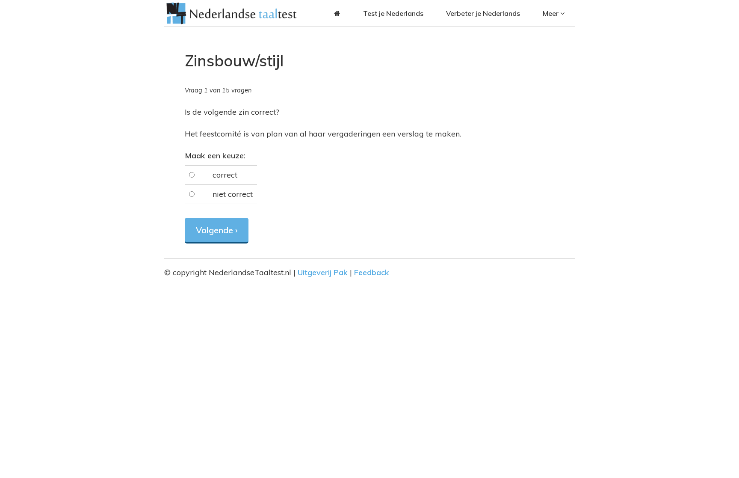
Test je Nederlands (393, 13)
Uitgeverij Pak (323, 272)
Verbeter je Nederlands (483, 13)
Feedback (371, 272)
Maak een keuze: (215, 155)
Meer (551, 13)
